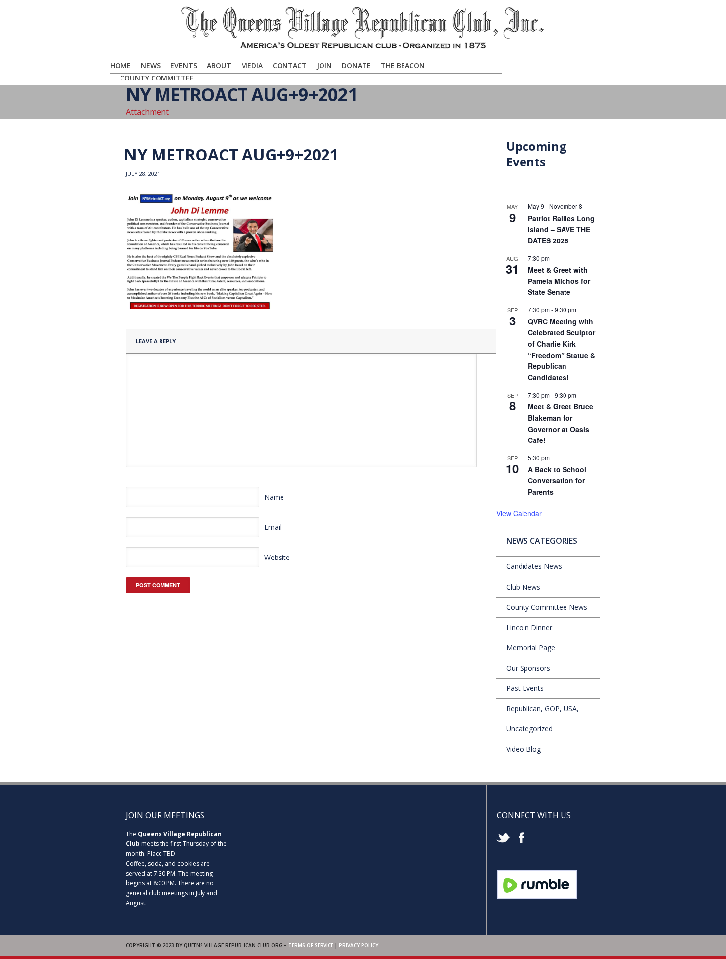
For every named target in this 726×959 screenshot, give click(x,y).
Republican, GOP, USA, (542, 708)
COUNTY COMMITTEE (157, 77)
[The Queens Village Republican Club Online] (363, 48)
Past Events (525, 688)
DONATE (356, 65)
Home (120, 65)
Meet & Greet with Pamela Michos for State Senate (559, 281)
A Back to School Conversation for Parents (557, 480)
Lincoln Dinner (529, 627)
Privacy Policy (358, 945)
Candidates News (534, 566)
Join (324, 65)
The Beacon (403, 65)
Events (183, 65)
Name (274, 497)
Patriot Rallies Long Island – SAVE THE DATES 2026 (561, 229)
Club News (523, 587)
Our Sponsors (528, 668)
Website (277, 557)
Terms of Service (310, 945)
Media (252, 65)
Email (273, 527)
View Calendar (519, 513)
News (151, 65)
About (219, 65)
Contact (290, 65)
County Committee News (546, 607)
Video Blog (523, 749)
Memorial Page (530, 647)
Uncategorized (529, 728)
